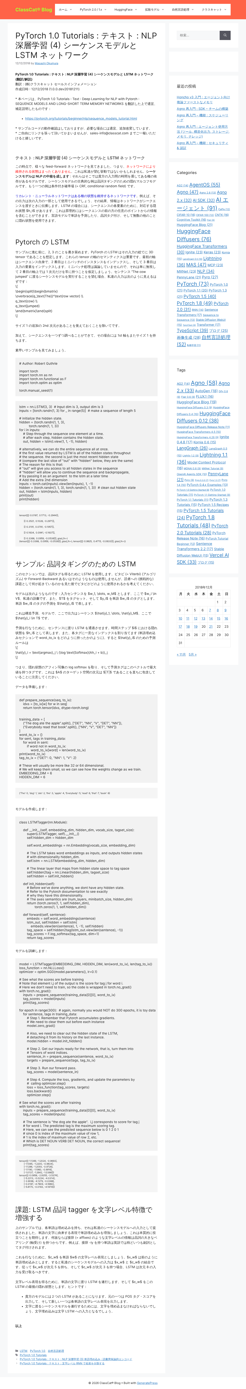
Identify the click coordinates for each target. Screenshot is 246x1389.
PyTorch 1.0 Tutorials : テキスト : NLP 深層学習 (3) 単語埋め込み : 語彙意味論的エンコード (76, 1359)
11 (187, 618)
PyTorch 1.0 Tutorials (33, 1355)
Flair (211, 220)
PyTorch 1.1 (196, 290)
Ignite (194, 252)
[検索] (225, 35)
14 (211, 618)
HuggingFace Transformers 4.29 (198, 437)
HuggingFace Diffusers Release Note (203, 427)
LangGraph (192, 447)
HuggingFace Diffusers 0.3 (194, 407)
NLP (205, 271)
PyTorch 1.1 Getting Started (212, 494)
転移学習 (194, 345)
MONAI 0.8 (192, 468)
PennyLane (189, 277)
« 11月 (181, 654)
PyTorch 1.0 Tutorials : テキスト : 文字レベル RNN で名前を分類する (62, 1363)
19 (196, 626)
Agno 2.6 (207, 192)
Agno (188, 192)
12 (195, 618)
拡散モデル (152, 9)
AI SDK (204, 200)
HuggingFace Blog (195, 225)
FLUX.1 (205, 396)
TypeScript (192, 330)
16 (226, 618)
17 (180, 626)
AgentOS (204, 185)
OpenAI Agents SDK (192, 474)
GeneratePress (147, 1383)
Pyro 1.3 (215, 480)
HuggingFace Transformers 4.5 (199, 431)
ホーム (63, 9)
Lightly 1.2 (191, 455)
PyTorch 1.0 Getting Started (193, 490)
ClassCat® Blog (33, 10)
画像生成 (189, 337)
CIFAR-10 (186, 215)
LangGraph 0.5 (192, 259)
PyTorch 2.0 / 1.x (91, 9)
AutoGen (206, 391)
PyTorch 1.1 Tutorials (193, 499)
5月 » (193, 654)
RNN (198, 309)
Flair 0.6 (188, 396)
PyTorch (193, 284)
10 (180, 618)
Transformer (208, 325)
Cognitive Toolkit (191, 219)
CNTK (222, 215)
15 (218, 618)
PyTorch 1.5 (200, 296)
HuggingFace (124, 9)
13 (203, 618)
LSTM (23, 1350)
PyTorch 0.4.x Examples (207, 485)
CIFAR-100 (205, 215)
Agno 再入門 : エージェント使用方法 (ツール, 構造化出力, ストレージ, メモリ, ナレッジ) (203, 131)
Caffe (224, 209)
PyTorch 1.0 (37, 1350)
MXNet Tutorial (212, 468)
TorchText (189, 325)
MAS (196, 264)
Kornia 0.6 (205, 442)
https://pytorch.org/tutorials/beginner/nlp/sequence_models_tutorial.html (81, 118)
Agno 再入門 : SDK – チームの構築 (202, 109)
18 (188, 626)
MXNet (186, 271)
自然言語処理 (180, 9)
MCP (215, 265)
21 (211, 626)
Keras (212, 252)
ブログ (218, 330)
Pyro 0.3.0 (202, 480)
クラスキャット (212, 9)
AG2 (182, 185)
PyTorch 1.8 (195, 303)
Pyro (210, 277)
